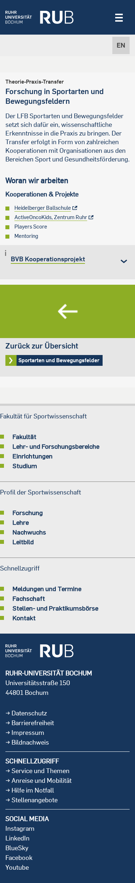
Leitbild (23, 542)
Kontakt (24, 618)
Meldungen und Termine (47, 589)
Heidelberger (42, 207)
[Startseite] (39, 17)
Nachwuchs (29, 532)
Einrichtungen (33, 456)
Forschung (28, 512)
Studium (25, 466)
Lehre (21, 522)
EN (121, 45)
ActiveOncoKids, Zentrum (50, 217)
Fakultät (24, 436)
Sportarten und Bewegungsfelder (67, 331)
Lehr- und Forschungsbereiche (56, 446)
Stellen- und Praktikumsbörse (55, 608)
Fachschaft (29, 598)
